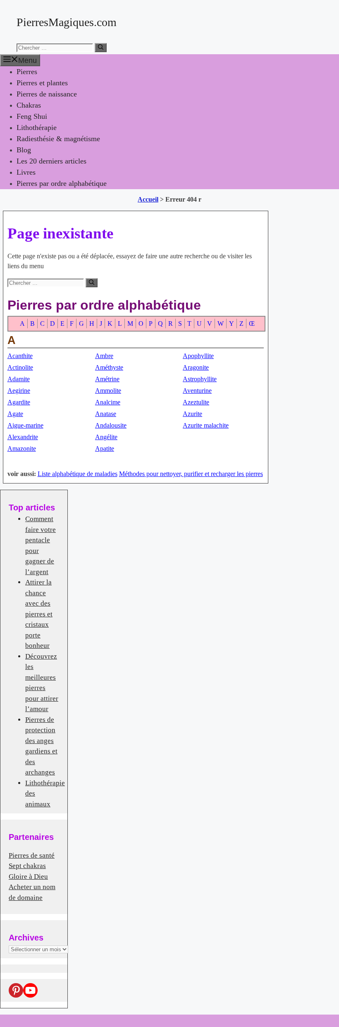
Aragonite (196, 367)
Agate (15, 413)
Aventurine (197, 390)
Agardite (18, 402)
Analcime (107, 402)
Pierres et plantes (42, 83)
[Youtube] (30, 990)
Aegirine (18, 390)
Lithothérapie (37, 127)
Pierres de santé (32, 855)
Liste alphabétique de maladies (77, 473)
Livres (26, 172)
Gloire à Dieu (28, 876)
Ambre (104, 355)
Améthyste (109, 367)
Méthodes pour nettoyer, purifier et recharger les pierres (191, 473)
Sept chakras (27, 866)
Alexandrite (22, 436)
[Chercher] (101, 47)
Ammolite (108, 390)
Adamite (18, 378)
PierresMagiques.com (67, 22)
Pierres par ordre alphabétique (62, 183)
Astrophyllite (200, 378)
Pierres (27, 71)
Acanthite (20, 355)
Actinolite (20, 367)
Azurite (192, 413)
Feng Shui (32, 116)
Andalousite (111, 425)
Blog (24, 150)
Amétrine (107, 378)
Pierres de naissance (47, 94)
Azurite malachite (206, 425)
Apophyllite (198, 355)
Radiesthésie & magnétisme (58, 139)
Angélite (106, 436)
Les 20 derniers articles (51, 161)
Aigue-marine (25, 425)
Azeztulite (196, 402)
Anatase (105, 413)
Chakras (29, 105)
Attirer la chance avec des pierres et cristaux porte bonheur (39, 613)
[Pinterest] (16, 990)
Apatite (104, 448)
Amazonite (21, 448)
